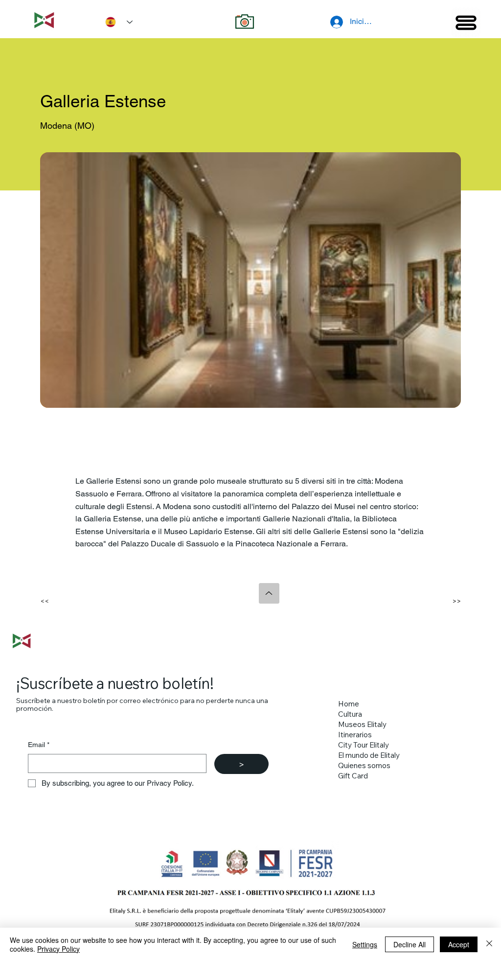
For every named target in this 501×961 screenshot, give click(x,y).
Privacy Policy (58, 949)
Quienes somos (364, 765)
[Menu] (465, 22)
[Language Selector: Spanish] (115, 22)
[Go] (269, 593)
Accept (458, 944)
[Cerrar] (489, 944)
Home (348, 703)
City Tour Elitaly (363, 745)
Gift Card (353, 775)
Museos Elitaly (362, 724)
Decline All (409, 944)
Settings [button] (364, 944)
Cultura (350, 714)
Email (38, 745)
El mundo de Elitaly (369, 755)
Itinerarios (355, 734)
